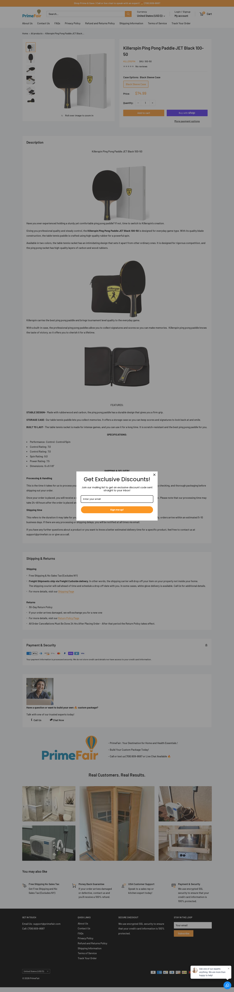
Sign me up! (117, 509)
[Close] (154, 474)
